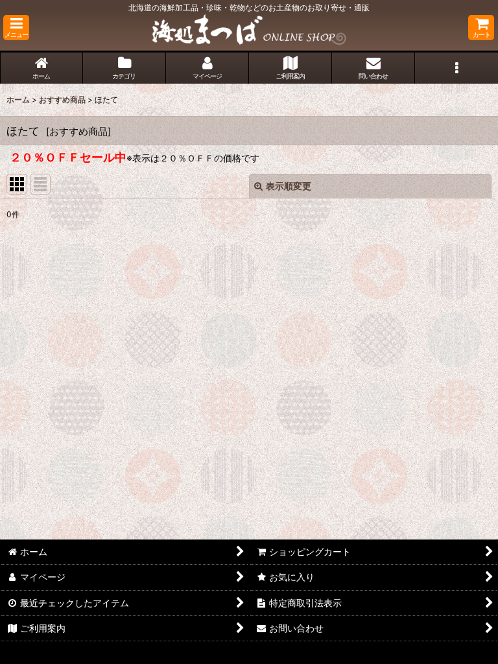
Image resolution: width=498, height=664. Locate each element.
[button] (16, 27)
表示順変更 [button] (288, 185)
